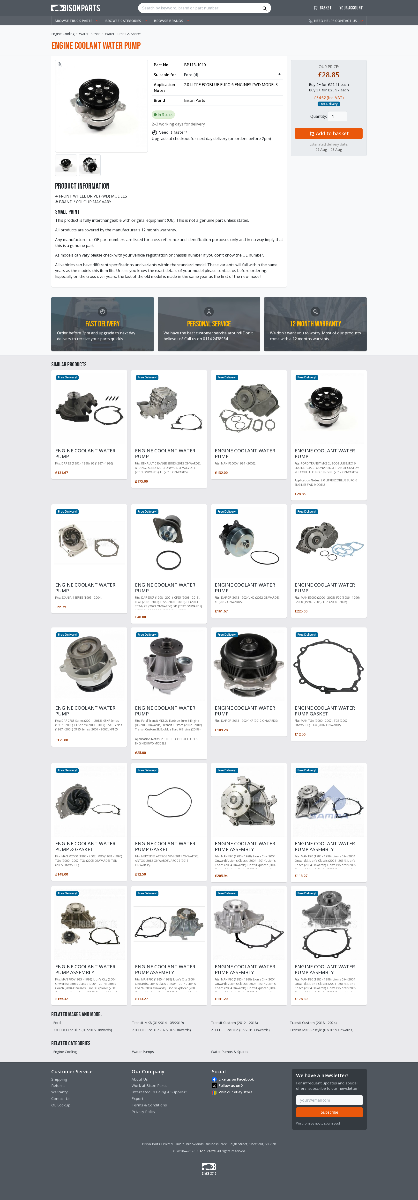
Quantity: (318, 116)
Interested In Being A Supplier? (159, 1092)
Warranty (59, 1092)
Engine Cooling (63, 33)
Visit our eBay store (236, 1092)
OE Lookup (60, 1105)
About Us (140, 1079)
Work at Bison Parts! (149, 1085)
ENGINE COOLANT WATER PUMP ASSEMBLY (245, 846)
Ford (57, 1022)
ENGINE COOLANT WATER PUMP (85, 453)
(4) (232, 74)
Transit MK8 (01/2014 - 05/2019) (158, 1022)
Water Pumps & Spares (123, 33)
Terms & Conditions (149, 1105)
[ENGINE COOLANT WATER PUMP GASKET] (328, 665)
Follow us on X (231, 1085)
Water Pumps (89, 33)
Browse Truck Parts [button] (73, 20)
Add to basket (332, 133)
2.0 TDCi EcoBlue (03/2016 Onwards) (82, 1030)
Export (137, 1098)
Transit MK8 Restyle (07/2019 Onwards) (321, 1030)
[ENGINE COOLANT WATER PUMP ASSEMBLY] (248, 800)
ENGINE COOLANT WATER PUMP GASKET (325, 711)
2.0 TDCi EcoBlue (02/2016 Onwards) (161, 1030)
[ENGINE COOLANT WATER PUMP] (89, 407)
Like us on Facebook (236, 1079)
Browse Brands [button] (168, 20)
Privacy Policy (143, 1111)
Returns (58, 1085)
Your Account (351, 8)
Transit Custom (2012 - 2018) (234, 1022)
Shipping (59, 1079)
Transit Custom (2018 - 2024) (313, 1022)
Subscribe (329, 1112)
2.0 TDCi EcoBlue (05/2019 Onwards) (240, 1030)
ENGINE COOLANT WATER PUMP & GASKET (85, 846)
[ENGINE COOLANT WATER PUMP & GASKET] (89, 800)
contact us (226, 270)
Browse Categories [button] (123, 20)
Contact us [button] (335, 20)
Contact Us (60, 1098)
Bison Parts (206, 1151)
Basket (325, 8)
